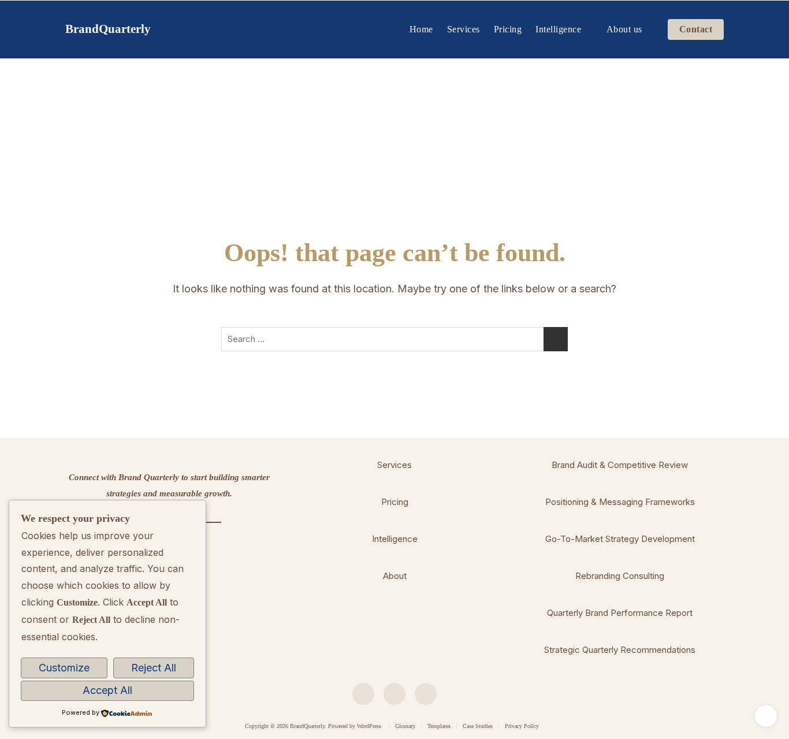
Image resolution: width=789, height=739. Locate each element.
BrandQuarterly (108, 29)
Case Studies (478, 726)
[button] (394, 465)
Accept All (107, 690)
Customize (64, 668)
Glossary (405, 726)
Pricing (508, 29)
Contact (696, 29)
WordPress (369, 726)
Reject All (153, 668)
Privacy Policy (522, 726)
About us (624, 29)
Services (463, 29)
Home (421, 29)
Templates (439, 726)
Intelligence (558, 29)
